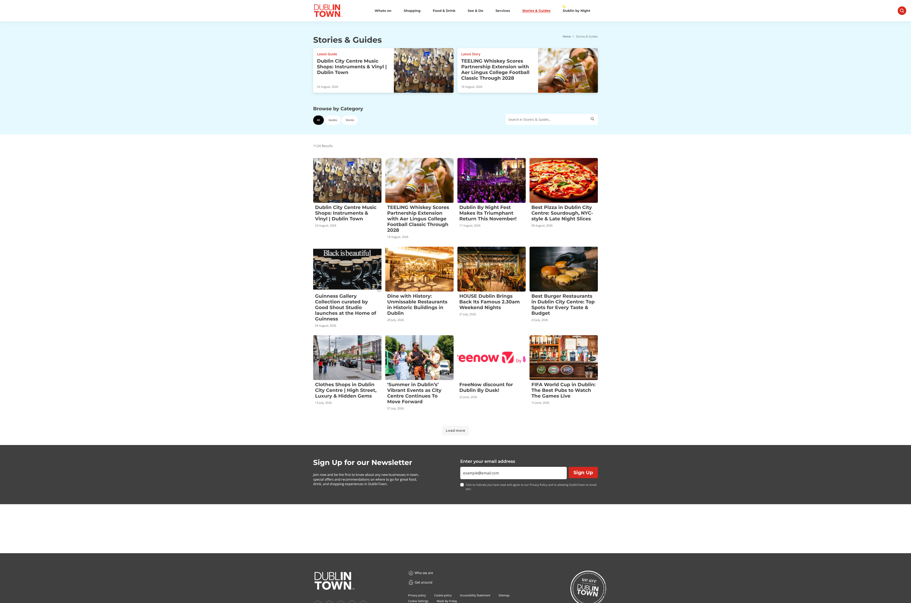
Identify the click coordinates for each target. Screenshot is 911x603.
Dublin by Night (576, 11)
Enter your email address (487, 461)
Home (567, 36)
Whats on (383, 11)
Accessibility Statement (475, 595)
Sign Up (583, 472)
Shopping (412, 11)
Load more (455, 430)
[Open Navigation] (902, 10)
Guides (333, 120)
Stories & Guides (536, 11)
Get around (423, 582)
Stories (350, 120)
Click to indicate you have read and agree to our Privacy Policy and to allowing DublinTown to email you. (531, 487)
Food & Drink (444, 11)
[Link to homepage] (328, 11)
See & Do (475, 11)
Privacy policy (417, 595)
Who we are (424, 573)
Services (503, 11)
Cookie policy (443, 595)
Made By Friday (447, 601)
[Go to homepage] (334, 581)
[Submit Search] (592, 119)
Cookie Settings (418, 601)
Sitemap (504, 595)
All (318, 120)
